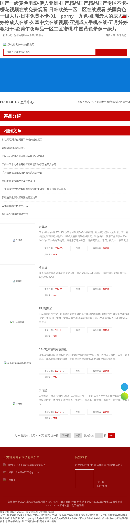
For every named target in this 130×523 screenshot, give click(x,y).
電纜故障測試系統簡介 (14, 147)
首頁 (80, 101)
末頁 (78, 435)
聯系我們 (121, 35)
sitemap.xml (52, 505)
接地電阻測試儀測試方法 (15, 214)
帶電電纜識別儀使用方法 (15, 205)
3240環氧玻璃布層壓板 (53, 349)
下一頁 (65, 435)
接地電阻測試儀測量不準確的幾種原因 (22, 139)
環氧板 (43, 267)
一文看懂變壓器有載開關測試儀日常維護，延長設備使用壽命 (34, 189)
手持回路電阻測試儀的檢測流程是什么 (22, 172)
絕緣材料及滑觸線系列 (109, 101)
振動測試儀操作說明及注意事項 (18, 181)
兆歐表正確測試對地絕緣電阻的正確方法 (23, 156)
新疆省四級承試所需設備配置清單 (19, 197)
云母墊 (43, 390)
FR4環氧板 (45, 308)
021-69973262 (124, 387)
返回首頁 (110, 35)
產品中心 (90, 101)
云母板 (126, 101)
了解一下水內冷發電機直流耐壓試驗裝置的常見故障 (29, 164)
